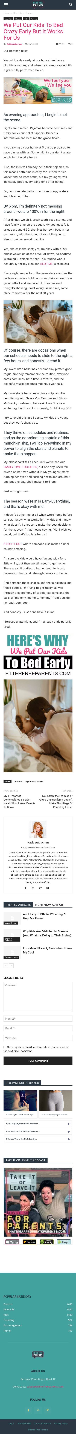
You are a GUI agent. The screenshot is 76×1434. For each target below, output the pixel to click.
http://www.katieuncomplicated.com (38, 847)
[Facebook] (27, 888)
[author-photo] (38, 837)
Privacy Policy (61, 1423)
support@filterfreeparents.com (45, 1386)
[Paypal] (42, 888)
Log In (11, 1423)
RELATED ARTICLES (18, 904)
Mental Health (11, 923)
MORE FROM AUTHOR (49, 904)
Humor (28, 13)
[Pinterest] (47, 1410)
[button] (6, 5)
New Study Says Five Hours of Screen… (22, 1123)
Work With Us (24, 1423)
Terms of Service (42, 1423)
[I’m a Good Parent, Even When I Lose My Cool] (12, 952)
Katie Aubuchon (14, 44)
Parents (34, 19)
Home (7, 13)
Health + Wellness (8, 939)
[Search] (71, 5)
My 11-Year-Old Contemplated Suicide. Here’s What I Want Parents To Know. (19, 801)
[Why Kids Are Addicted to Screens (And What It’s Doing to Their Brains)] (12, 935)
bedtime (46, 264)
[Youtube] (49, 888)
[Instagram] (34, 888)
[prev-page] (6, 965)
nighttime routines (34, 781)
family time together (20, 467)
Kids (26, 19)
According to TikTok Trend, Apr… (20, 1114)
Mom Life (17, 13)
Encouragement (11, 957)
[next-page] (11, 965)
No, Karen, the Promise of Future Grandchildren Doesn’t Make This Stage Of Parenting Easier (55, 801)
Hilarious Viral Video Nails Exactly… (21, 1139)
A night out (13, 544)
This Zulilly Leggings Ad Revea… (55, 1114)
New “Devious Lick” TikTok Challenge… (22, 1131)
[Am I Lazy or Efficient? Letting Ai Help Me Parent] (12, 918)
